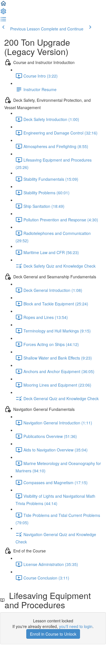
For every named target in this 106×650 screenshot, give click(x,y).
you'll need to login (75, 626)
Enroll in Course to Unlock (53, 634)
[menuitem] (3, 13)
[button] (3, 5)
